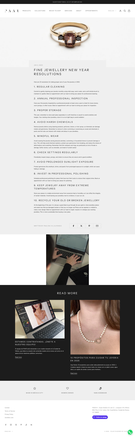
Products (27, 10)
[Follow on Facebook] (6, 425)
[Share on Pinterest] (89, 226)
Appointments (91, 10)
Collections (40, 10)
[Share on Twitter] (81, 226)
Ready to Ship (55, 10)
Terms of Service (10, 411)
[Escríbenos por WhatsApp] (130, 432)
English (111, 10)
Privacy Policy (9, 414)
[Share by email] (97, 226)
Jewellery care (9, 418)
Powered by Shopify (122, 431)
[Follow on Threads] (16, 425)
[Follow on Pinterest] (21, 425)
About (78, 10)
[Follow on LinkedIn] (31, 425)
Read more (18, 357)
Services (68, 10)
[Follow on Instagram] (11, 425)
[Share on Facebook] (73, 226)
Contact (7, 408)
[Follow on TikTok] (26, 425)
